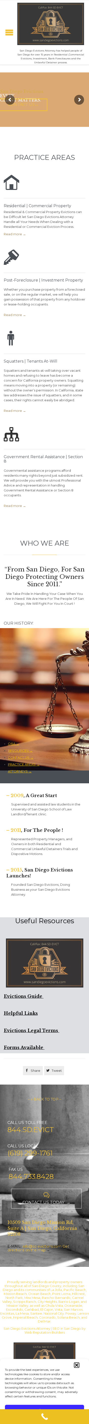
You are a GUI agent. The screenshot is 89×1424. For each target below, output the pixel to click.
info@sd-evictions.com (42, 1246)
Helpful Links (21, 1013)
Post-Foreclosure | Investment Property (43, 280)
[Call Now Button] (44, 1416)
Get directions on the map (38, 1248)
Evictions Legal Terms (31, 1030)
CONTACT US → (20, 757)
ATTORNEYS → (20, 771)
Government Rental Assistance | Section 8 (43, 459)
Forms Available (24, 1047)
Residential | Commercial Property (37, 205)
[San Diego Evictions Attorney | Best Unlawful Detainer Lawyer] (50, 24)
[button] (76, 1365)
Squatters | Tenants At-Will (30, 361)
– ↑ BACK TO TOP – (44, 1099)
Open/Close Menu (9, 32)
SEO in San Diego (66, 1328)
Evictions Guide (24, 996)
